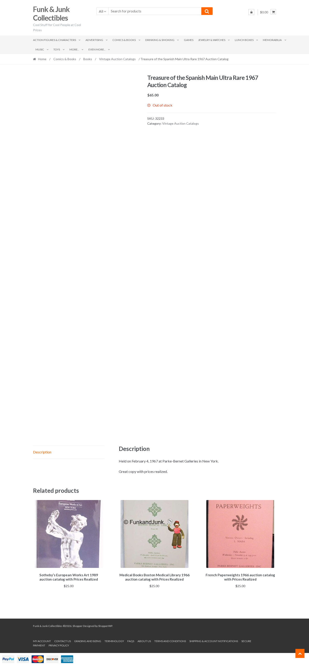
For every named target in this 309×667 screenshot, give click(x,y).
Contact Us (62, 641)
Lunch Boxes (244, 40)
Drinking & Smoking (159, 40)
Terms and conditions (170, 641)
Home (42, 59)
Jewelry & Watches (211, 40)
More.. (74, 49)
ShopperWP (105, 626)
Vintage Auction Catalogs (117, 59)
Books (87, 59)
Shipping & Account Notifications (213, 641)
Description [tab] (42, 452)
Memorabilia (272, 40)
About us (144, 641)
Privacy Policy (59, 645)
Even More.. (96, 49)
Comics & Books (124, 40)
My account (42, 641)
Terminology (114, 641)
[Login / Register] (251, 12)
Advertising (94, 40)
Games (188, 40)
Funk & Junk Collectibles (51, 13)
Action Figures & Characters (54, 40)
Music (40, 49)
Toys (56, 49)
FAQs (130, 641)
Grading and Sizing (87, 641)
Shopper (78, 626)
